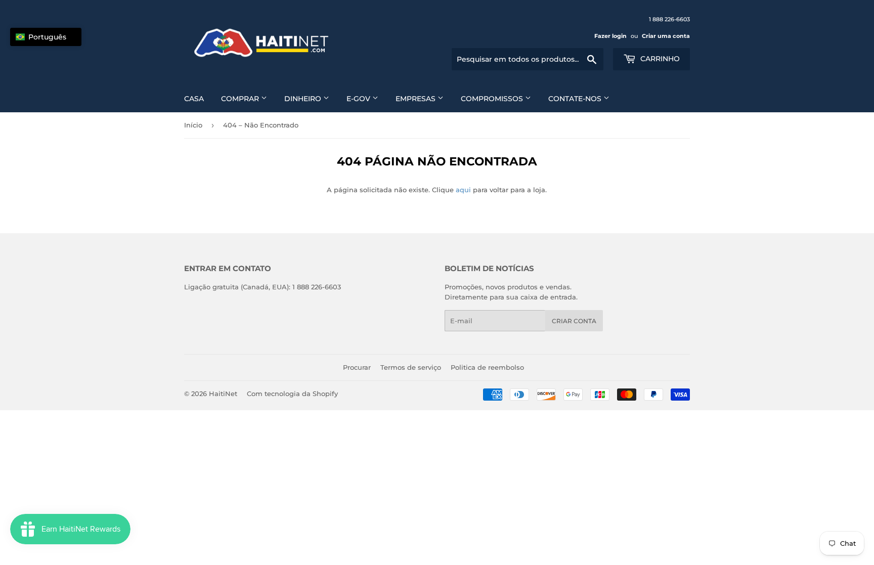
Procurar (357, 367)
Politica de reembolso (487, 367)
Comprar (241, 98)
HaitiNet (223, 393)
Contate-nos (575, 98)
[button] (46, 37)
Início (193, 125)
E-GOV (359, 98)
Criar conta (574, 321)
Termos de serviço (410, 367)
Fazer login (610, 35)
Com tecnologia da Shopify (292, 393)
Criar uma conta (666, 35)
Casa (194, 98)
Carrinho (659, 58)
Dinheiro (303, 98)
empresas (417, 98)
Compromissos (493, 98)
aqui (463, 190)
